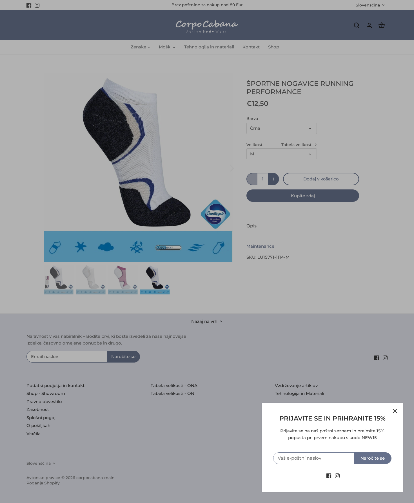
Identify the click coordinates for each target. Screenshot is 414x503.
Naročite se (372, 458)
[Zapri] (395, 411)
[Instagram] (337, 476)
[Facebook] (328, 476)
